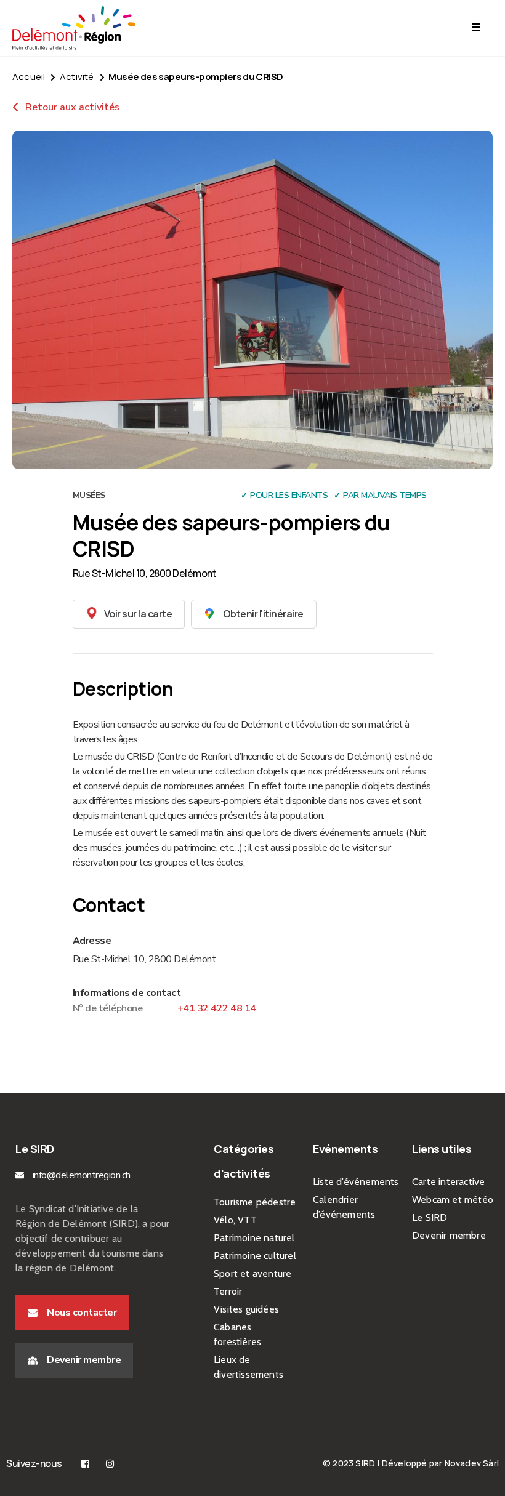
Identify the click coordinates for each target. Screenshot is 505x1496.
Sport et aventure (252, 1273)
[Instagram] (110, 1463)
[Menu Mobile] (476, 28)
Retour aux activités (71, 107)
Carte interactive (448, 1182)
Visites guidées (246, 1309)
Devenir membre (449, 1235)
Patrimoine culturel (255, 1255)
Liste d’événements (356, 1182)
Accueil (28, 76)
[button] (129, 614)
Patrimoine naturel (254, 1238)
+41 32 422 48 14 (216, 1008)
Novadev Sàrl (472, 1463)
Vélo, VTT (235, 1220)
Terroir (228, 1291)
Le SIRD (429, 1217)
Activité (77, 76)
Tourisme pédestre (255, 1202)
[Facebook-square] (85, 1463)
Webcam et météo (452, 1199)
